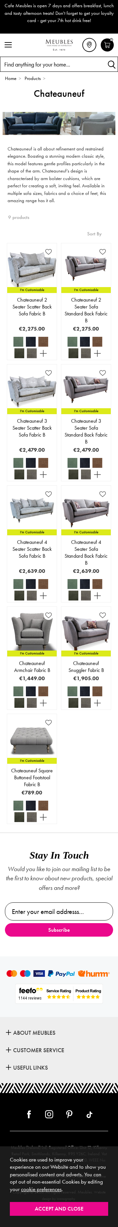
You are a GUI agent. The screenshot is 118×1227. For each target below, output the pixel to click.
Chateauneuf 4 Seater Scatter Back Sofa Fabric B (32, 549)
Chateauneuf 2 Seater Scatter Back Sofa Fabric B (32, 306)
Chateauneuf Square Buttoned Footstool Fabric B (32, 777)
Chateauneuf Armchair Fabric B (32, 667)
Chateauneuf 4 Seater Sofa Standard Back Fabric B (86, 552)
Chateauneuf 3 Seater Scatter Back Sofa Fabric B (32, 427)
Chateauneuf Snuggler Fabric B (86, 667)
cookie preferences (41, 1189)
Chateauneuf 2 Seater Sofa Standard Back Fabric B (86, 310)
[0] (107, 50)
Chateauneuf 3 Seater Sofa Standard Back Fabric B (86, 431)
